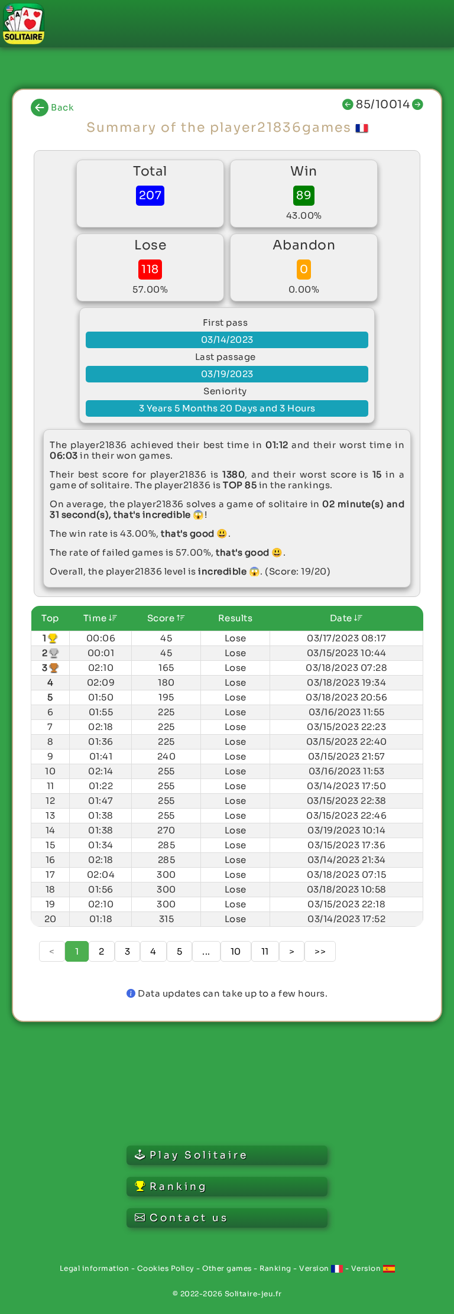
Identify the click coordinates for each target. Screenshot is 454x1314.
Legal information (94, 1268)
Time (96, 618)
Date (342, 618)
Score (162, 618)
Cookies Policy (165, 1268)
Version (315, 1268)
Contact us (189, 1218)
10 (236, 951)
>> (320, 951)
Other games (227, 1268)
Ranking (275, 1268)
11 (265, 951)
